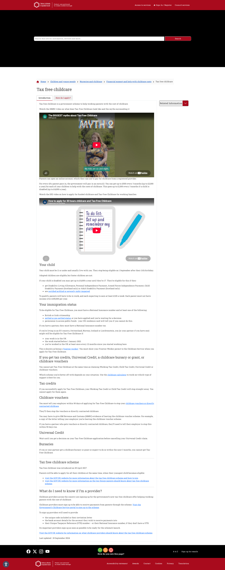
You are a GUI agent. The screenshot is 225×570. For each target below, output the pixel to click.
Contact (147, 563)
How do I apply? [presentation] (63, 98)
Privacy (170, 563)
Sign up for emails (190, 551)
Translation (183, 563)
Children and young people (63, 81)
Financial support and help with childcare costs (128, 81)
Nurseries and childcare (91, 81)
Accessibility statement (117, 563)
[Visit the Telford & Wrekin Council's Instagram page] (41, 551)
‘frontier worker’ (70, 349)
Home (43, 81)
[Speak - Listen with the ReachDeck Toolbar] (6, 564)
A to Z (175, 551)
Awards (135, 563)
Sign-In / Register (164, 5)
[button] (105, 550)
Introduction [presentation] (45, 98)
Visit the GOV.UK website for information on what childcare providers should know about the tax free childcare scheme (95, 533)
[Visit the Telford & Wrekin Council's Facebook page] (28, 551)
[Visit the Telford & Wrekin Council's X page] (35, 551)
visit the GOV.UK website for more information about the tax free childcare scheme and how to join (91, 478)
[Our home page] (53, 563)
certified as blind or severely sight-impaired (69, 291)
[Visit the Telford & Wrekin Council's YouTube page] (47, 551)
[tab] (44, 98)
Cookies (158, 563)
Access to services (143, 5)
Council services (182, 5)
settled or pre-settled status (58, 318)
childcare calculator (116, 375)
